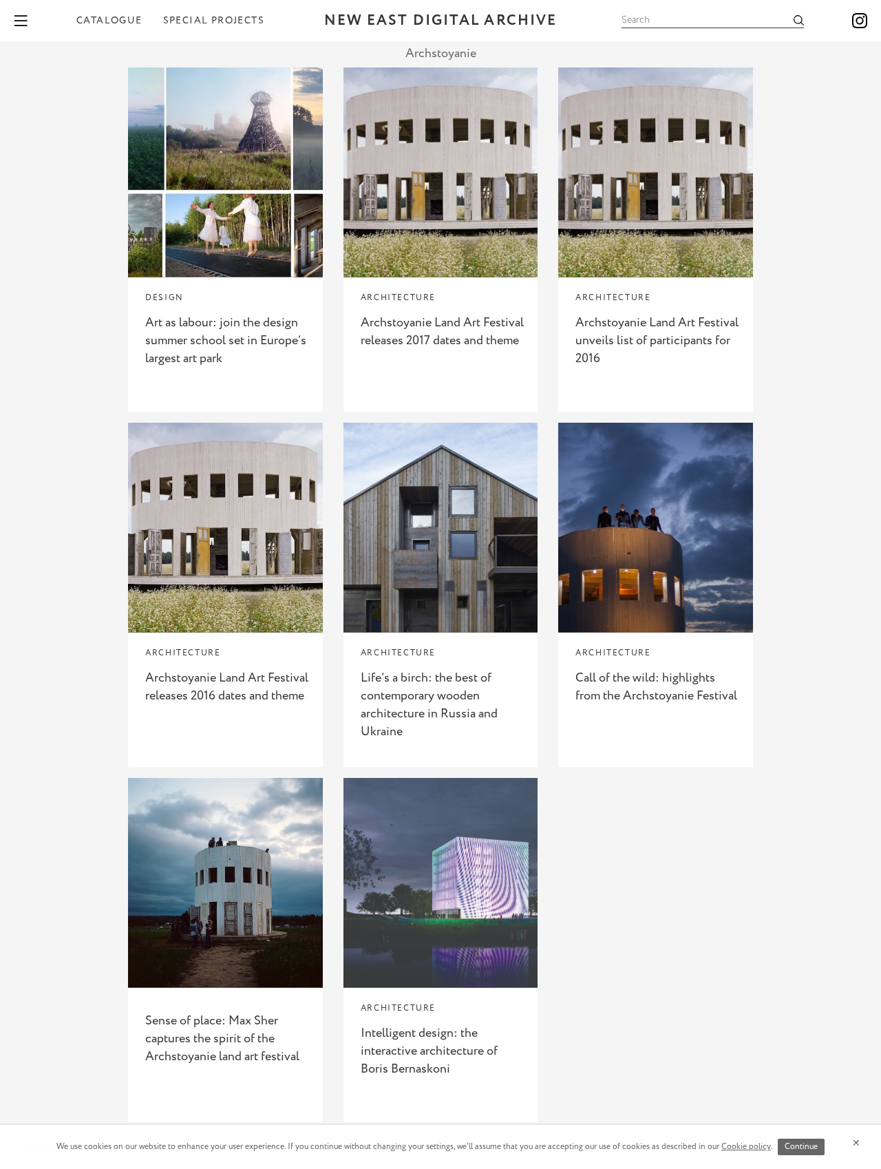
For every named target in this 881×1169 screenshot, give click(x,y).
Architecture (398, 298)
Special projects (213, 20)
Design (164, 298)
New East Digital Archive (440, 21)
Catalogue (109, 20)
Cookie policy (746, 1146)
